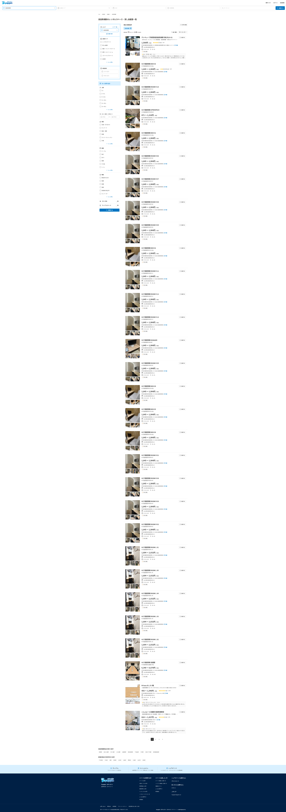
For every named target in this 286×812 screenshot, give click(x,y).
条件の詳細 (184, 24)
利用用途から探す (143, 786)
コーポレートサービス (143, 794)
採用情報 (114, 806)
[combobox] (28, 8)
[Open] (55, 8)
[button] (109, 42)
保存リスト (268, 2)
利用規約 (141, 799)
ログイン (275, 2)
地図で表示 (110, 33)
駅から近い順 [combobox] (182, 32)
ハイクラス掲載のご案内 (160, 783)
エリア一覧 (114, 27)
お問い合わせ (102, 806)
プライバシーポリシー (122, 806)
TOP (99, 14)
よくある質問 (142, 796)
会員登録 (282, 2)
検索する (281, 8)
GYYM (173, 788)
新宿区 (108, 14)
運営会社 (109, 806)
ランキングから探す (143, 791)
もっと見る (110, 62)
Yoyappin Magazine (176, 794)
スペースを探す (142, 780)
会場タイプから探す (143, 783)
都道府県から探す (143, 788)
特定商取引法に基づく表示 (134, 806)
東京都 (103, 14)
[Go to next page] (162, 739)
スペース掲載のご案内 (160, 780)
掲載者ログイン (159, 786)
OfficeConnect (174, 781)
